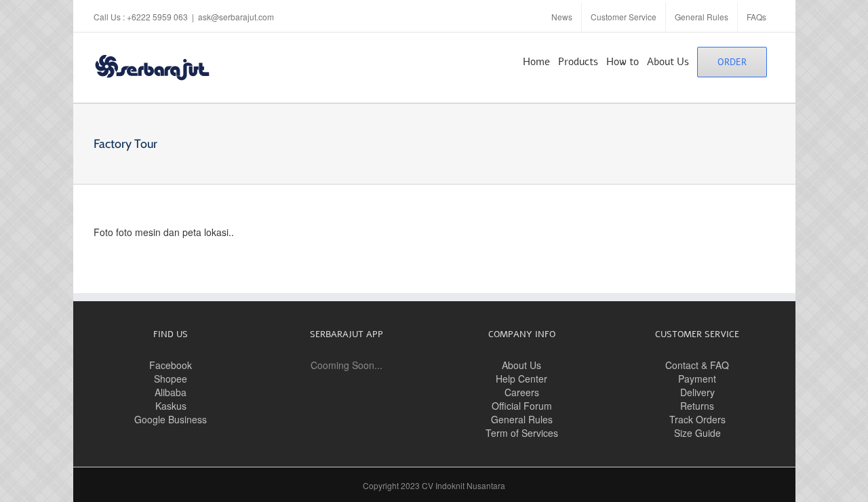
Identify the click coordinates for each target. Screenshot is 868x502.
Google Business (170, 419)
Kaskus (170, 405)
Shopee (170, 378)
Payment (697, 378)
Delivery (697, 392)
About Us (521, 365)
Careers (522, 392)
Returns (697, 405)
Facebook (170, 365)
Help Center (521, 378)
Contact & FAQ (697, 365)
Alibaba (170, 392)
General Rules (522, 419)
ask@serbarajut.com (236, 16)
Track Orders (697, 419)
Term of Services (522, 433)
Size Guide (697, 433)
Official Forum (522, 405)
